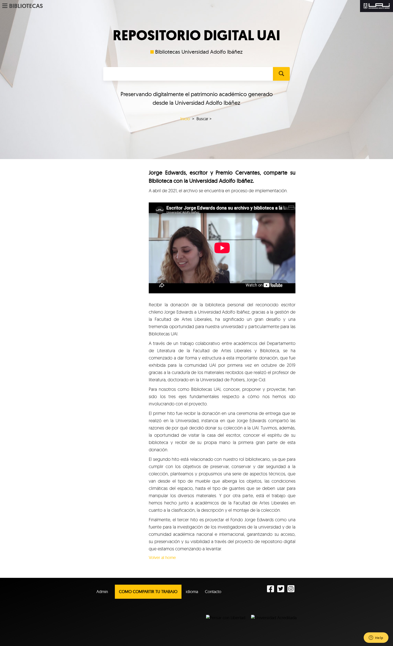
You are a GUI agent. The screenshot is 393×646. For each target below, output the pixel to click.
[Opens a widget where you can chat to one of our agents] (375, 638)
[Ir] (281, 74)
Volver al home (162, 557)
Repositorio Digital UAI (196, 35)
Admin (102, 591)
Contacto (213, 591)
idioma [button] (192, 591)
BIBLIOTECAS (26, 6)
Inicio (185, 118)
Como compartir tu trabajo (148, 591)
